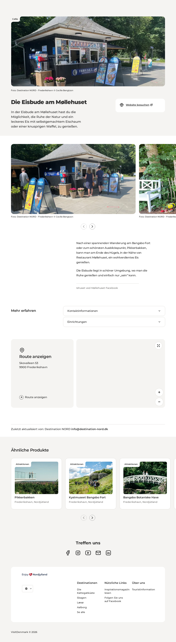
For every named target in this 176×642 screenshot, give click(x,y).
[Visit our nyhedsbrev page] (98, 553)
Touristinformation (143, 589)
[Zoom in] (159, 392)
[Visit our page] (78, 553)
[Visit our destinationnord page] (108, 553)
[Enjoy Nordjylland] (34, 574)
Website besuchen (137, 104)
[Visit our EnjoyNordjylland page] (88, 553)
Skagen (81, 597)
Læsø (80, 602)
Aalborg (82, 607)
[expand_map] (158, 345)
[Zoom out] (159, 402)
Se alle (81, 612)
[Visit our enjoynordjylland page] (68, 553)
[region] (120, 373)
